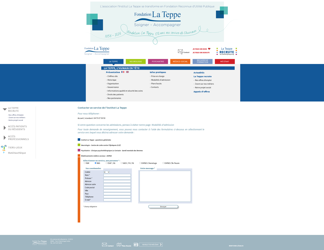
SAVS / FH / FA (128, 163)
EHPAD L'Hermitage (149, 163)
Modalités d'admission (160, 80)
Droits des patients (115, 94)
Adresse (88, 181)
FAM (87, 163)
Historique (111, 80)
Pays (87, 193)
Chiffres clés (112, 76)
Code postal (89, 187)
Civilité (87, 172)
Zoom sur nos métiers (204, 84)
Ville (86, 190)
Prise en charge (157, 76)
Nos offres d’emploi (203, 80)
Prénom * (88, 178)
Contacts (155, 87)
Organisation (113, 83)
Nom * (87, 175)
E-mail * (88, 200)
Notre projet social (203, 87)
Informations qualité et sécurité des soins (125, 91)
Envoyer (163, 206)
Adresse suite (90, 184)
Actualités (199, 72)
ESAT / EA (111, 163)
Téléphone (89, 197)
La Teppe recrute (203, 76)
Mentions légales (236, 246)
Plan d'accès (156, 83)
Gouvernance (113, 87)
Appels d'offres (202, 91)
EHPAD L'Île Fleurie (172, 163)
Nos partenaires (114, 98)
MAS (98, 163)
